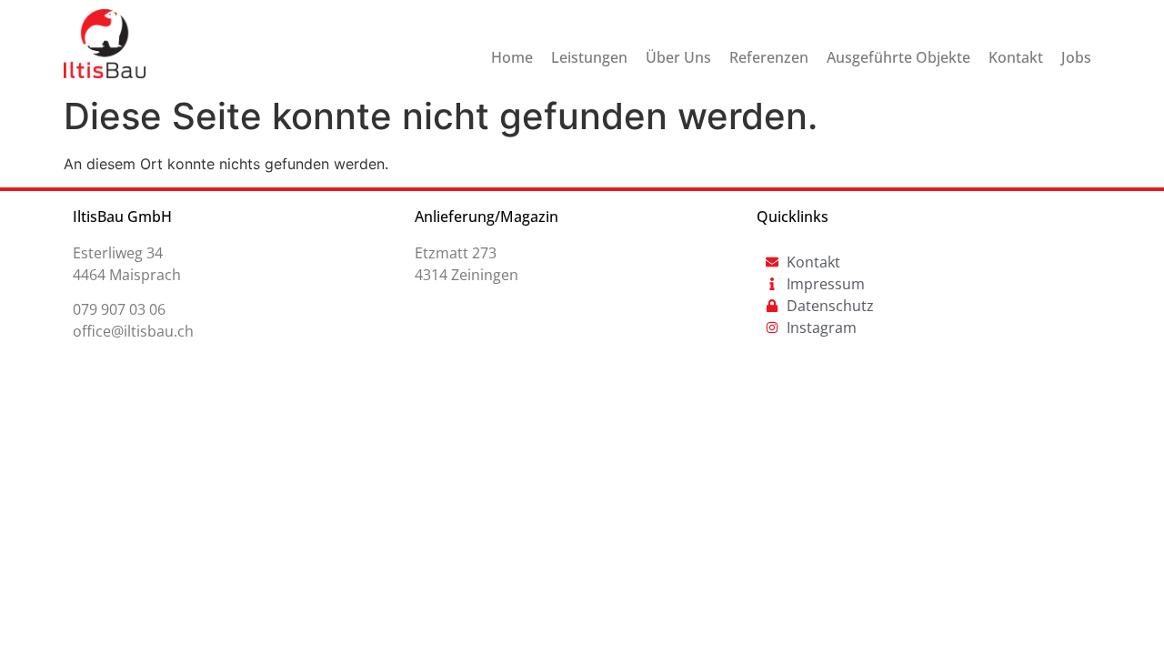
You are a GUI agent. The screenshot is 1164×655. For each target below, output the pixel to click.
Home (512, 57)
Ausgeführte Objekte (898, 57)
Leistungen (589, 57)
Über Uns (678, 57)
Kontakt (1015, 57)
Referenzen (768, 57)
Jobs (1076, 57)
